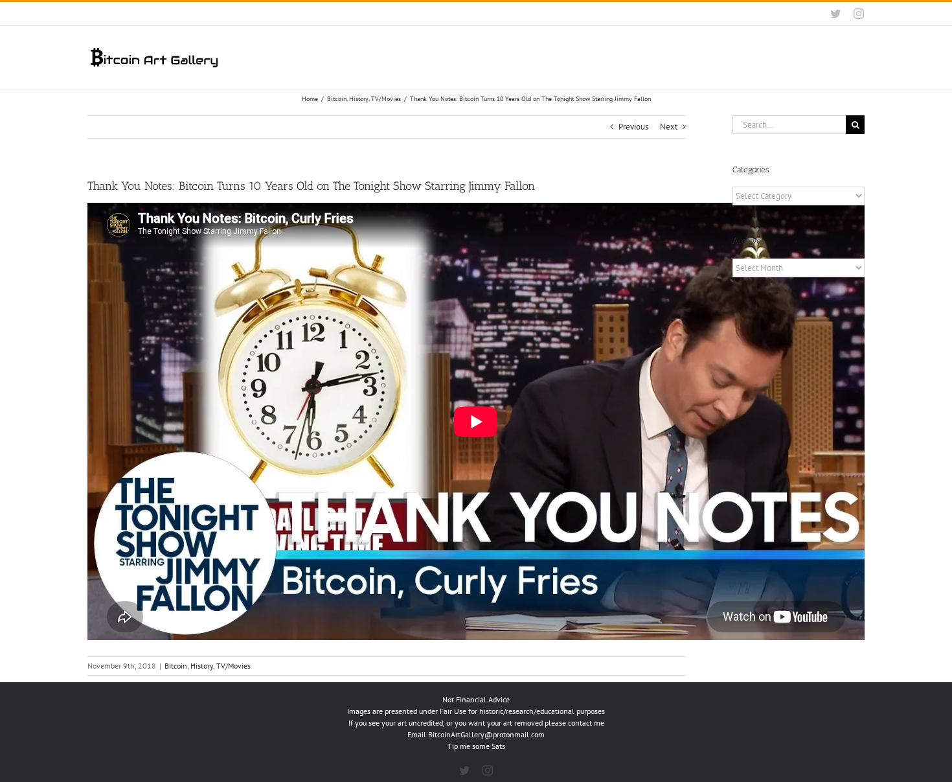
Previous (633, 126)
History (201, 666)
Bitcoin (175, 666)
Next (668, 126)
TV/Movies (233, 666)
